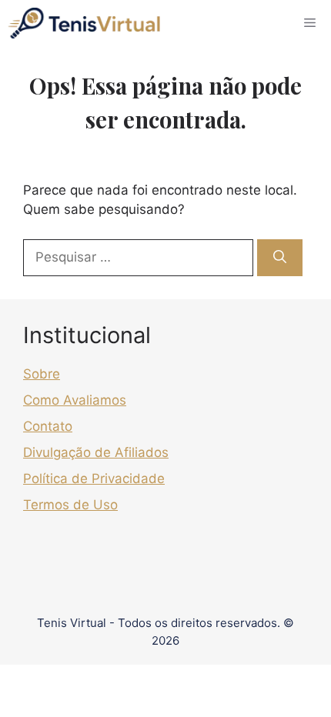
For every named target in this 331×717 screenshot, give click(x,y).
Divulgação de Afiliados (96, 452)
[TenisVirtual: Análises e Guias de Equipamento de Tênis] (84, 23)
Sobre (41, 374)
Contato (47, 426)
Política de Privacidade (94, 478)
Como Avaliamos (74, 400)
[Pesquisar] (280, 257)
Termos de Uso (70, 504)
